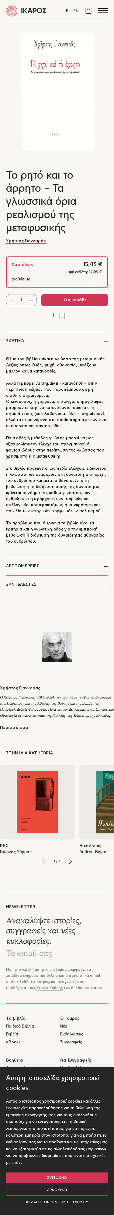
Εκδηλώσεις (72, 1034)
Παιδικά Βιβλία (20, 1026)
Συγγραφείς (71, 1042)
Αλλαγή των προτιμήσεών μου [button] (57, 1202)
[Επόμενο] (70, 861)
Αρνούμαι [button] (57, 1190)
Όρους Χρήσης (50, 988)
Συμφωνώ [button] (57, 1178)
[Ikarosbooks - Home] (31, 10)
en (76, 11)
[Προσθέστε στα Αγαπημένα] (62, 316)
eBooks (13, 1042)
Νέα (63, 1026)
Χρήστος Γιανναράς (26, 241)
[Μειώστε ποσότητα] (11, 300)
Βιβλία (12, 1034)
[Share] (53, 316)
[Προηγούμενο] (44, 861)
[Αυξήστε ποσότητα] (31, 300)
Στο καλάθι (75, 300)
